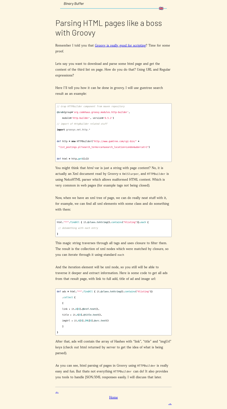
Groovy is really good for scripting (120, 45)
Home (113, 397)
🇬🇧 (161, 8)
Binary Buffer (74, 3)
